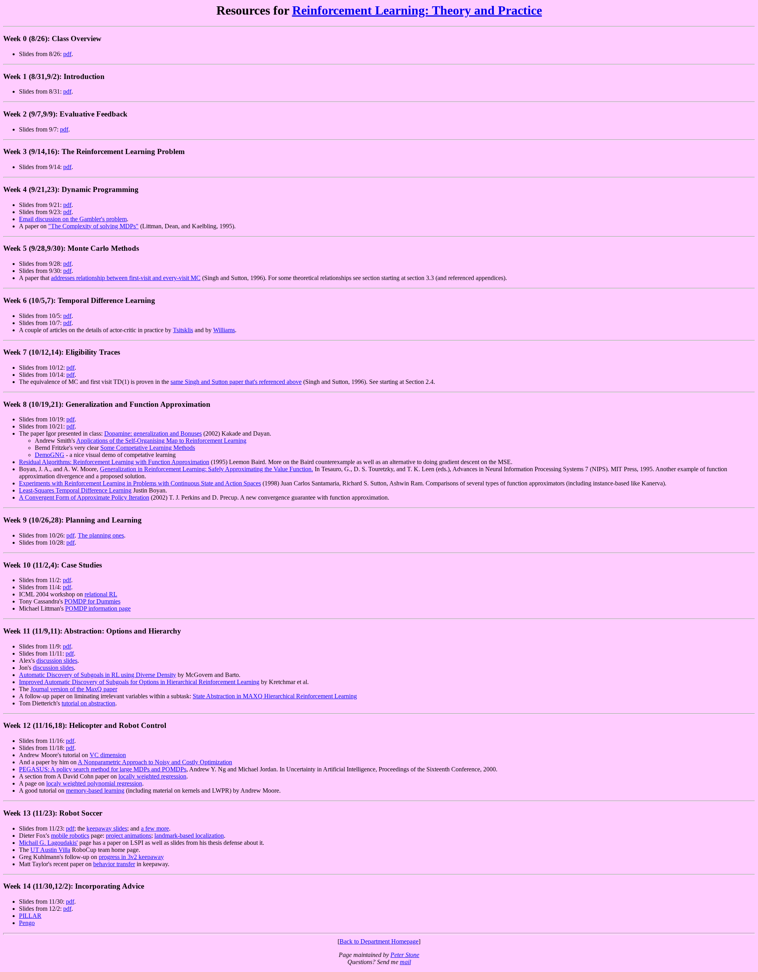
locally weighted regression (152, 776)
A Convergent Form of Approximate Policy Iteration (84, 497)
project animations (128, 835)
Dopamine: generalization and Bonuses (153, 433)
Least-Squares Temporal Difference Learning (75, 490)
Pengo (27, 922)
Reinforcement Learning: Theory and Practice (417, 10)
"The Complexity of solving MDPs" (93, 226)
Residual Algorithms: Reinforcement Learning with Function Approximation (114, 462)
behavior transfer (114, 864)
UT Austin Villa (50, 849)
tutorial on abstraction (88, 703)
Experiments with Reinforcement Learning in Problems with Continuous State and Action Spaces (140, 483)
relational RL (100, 594)
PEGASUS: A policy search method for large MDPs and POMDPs (102, 769)
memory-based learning (95, 790)
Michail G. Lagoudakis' (48, 842)
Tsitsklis (183, 330)
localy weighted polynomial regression (94, 783)
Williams (224, 330)
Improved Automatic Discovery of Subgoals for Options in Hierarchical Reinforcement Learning (139, 682)
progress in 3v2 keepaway (131, 857)
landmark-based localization (189, 835)
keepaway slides (106, 828)
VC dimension (108, 755)
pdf (67, 54)
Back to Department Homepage (379, 941)
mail (405, 962)
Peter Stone (404, 954)
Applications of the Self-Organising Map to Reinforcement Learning (161, 440)
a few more (155, 828)
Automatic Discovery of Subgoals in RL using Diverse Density (97, 674)
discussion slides (56, 660)
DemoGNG (49, 454)
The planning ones (101, 535)
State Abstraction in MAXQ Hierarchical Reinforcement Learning (275, 696)
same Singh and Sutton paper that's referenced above (236, 381)
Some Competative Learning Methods (147, 447)
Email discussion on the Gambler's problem (73, 219)
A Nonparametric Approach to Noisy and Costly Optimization (155, 762)
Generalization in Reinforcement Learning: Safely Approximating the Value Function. (206, 469)
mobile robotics (70, 835)
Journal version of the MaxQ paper (73, 689)
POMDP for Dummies (92, 601)
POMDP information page (98, 608)
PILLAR (30, 915)
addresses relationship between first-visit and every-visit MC (126, 277)
